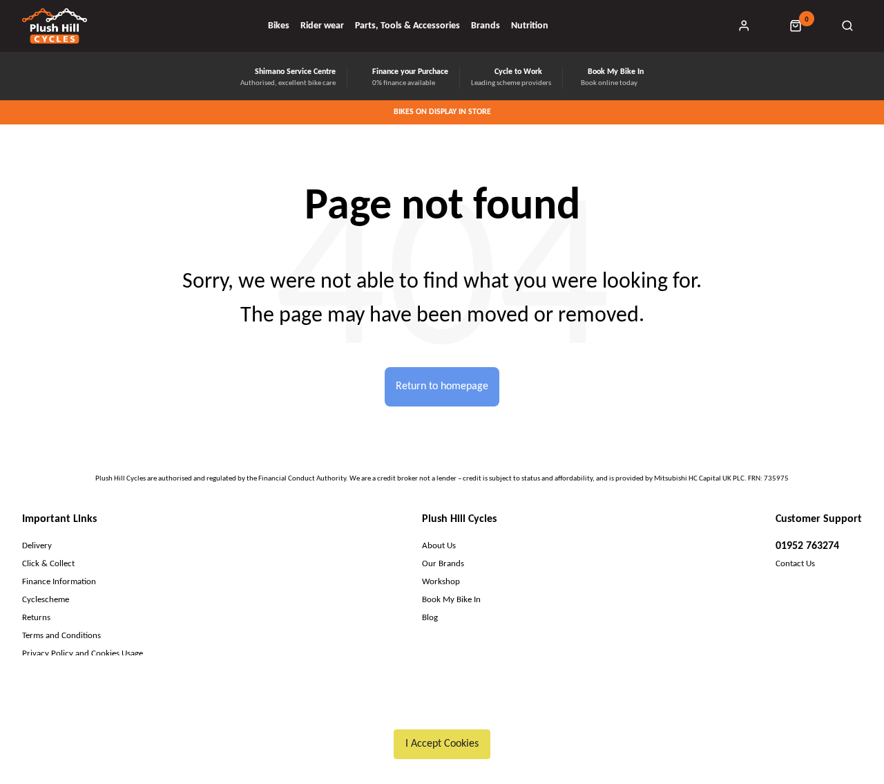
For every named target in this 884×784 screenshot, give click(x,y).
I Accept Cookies (442, 743)
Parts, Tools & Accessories (407, 26)
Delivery (37, 545)
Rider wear (322, 26)
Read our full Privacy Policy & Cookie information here (442, 711)
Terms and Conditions (61, 635)
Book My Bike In (451, 599)
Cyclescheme (45, 599)
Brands (485, 26)
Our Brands (443, 563)
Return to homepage (442, 386)
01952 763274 (807, 546)
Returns (36, 617)
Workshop (441, 581)
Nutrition (529, 26)
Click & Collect (48, 563)
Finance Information (59, 581)
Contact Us (795, 563)
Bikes (278, 26)
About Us (439, 545)
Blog (430, 617)
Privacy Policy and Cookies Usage (82, 653)
